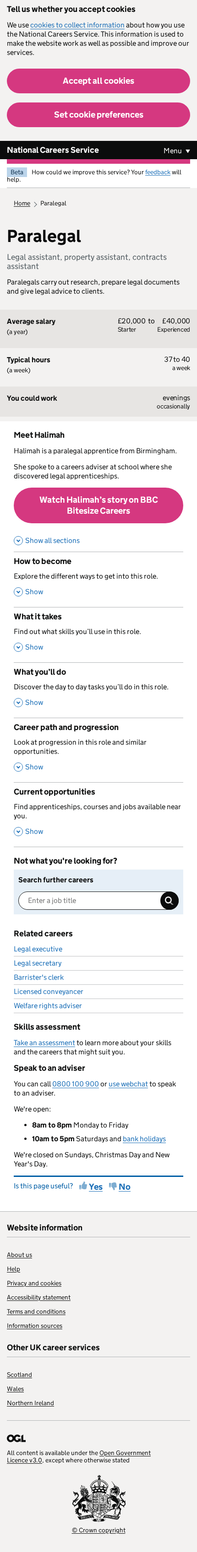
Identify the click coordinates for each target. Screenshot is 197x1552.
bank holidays (144, 1138)
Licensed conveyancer (48, 991)
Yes (96, 1186)
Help (13, 1269)
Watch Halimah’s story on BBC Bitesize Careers (98, 505)
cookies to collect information (77, 25)
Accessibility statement (39, 1297)
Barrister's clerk (39, 977)
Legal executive (38, 949)
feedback (157, 172)
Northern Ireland (30, 1403)
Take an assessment (44, 1042)
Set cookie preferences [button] (98, 114)
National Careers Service (53, 150)
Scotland (19, 1374)
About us (19, 1255)
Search (169, 900)
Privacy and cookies (34, 1283)
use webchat (128, 1083)
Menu (173, 150)
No (125, 1186)
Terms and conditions (36, 1311)
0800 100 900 (75, 1083)
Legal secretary (37, 963)
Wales (15, 1389)
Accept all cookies (98, 80)
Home (22, 203)
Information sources (34, 1325)
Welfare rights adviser (48, 1005)
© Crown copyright (99, 1530)
